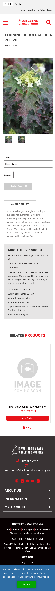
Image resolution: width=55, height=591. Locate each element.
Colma (7, 529)
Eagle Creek (27, 562)
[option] (18, 4)
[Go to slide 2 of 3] (27, 428)
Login (22, 10)
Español (18, 4)
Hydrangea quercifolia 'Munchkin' (27, 407)
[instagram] (22, 481)
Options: (7, 157)
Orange (7, 547)
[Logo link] (5, 24)
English (7, 4)
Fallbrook (23, 544)
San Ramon (39, 533)
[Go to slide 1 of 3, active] (24, 428)
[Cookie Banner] (27, 578)
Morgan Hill (15, 533)
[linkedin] (38, 481)
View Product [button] (27, 418)
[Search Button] (48, 21)
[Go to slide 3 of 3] (31, 428)
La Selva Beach (42, 529)
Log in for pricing (27, 410)
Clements (16, 529)
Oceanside (45, 544)
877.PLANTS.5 (30, 461)
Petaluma (27, 533)
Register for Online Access (40, 10)
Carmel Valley (10, 544)
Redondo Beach (20, 547)
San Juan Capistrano (40, 547)
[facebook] (16, 481)
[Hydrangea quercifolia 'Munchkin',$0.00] (28, 375)
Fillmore (34, 544)
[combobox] (8, 4)
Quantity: (8, 174)
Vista (27, 551)
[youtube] (32, 481)
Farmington (28, 529)
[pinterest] (27, 481)
